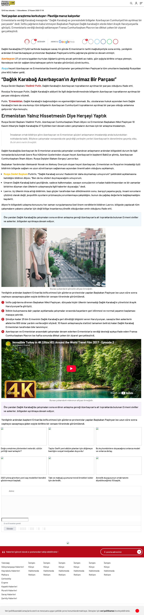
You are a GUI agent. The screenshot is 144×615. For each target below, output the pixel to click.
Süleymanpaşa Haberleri (12, 567)
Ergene (4, 582)
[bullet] (33, 528)
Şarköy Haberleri (9, 598)
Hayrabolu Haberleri (10, 570)
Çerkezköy (6, 578)
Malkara (5, 574)
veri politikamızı (107, 611)
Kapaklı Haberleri (9, 586)
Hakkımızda (33, 570)
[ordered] (31, 528)
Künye (31, 567)
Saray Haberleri (8, 594)
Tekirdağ (5, 563)
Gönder (10, 528)
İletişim (31, 563)
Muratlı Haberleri (9, 590)
